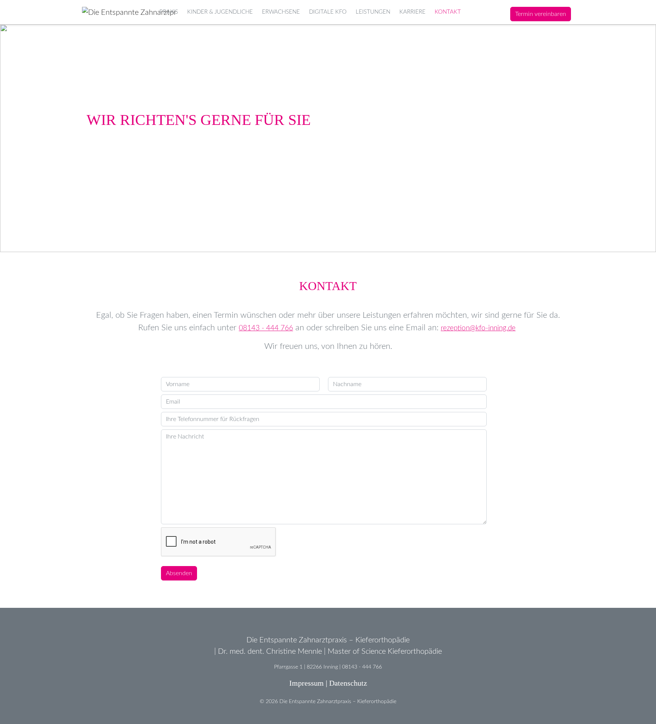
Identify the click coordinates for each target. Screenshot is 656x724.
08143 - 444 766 (266, 328)
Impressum (306, 683)
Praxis (168, 12)
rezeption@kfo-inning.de (478, 328)
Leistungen (373, 12)
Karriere (412, 12)
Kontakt (448, 12)
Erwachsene (281, 12)
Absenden (179, 573)
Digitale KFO (328, 12)
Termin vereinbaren (540, 14)
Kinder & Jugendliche (220, 12)
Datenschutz (348, 683)
